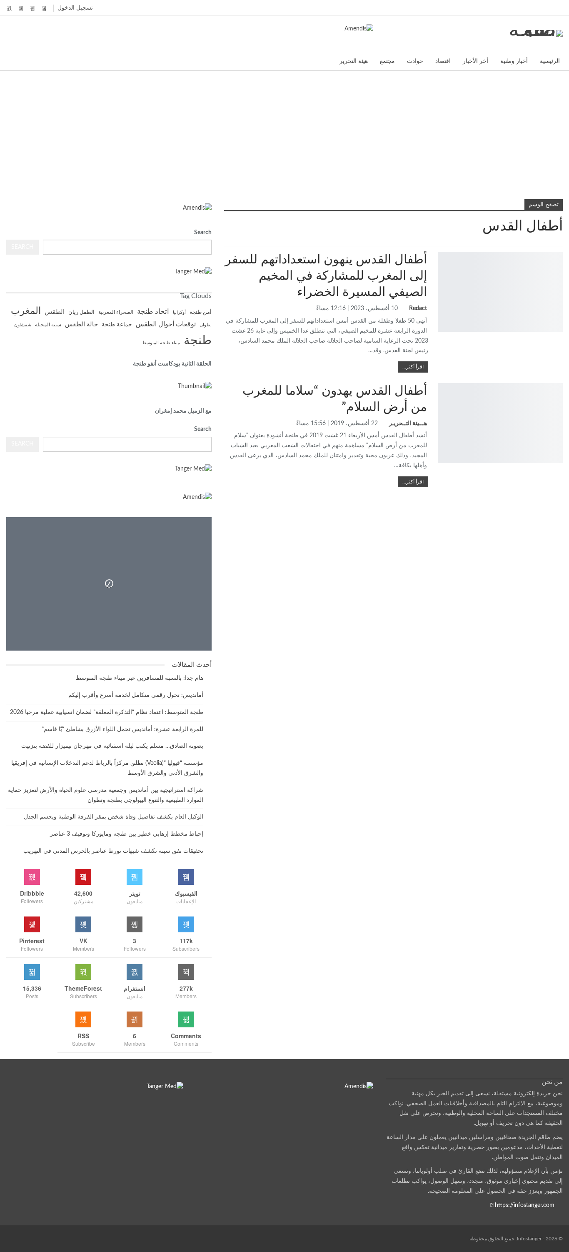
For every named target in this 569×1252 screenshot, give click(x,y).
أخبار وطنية (514, 61)
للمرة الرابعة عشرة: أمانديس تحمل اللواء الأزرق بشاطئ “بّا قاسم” (122, 729)
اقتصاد (443, 61)
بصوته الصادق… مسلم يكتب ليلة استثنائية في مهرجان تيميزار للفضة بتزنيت (112, 746)
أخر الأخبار (475, 61)
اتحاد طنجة (153, 311)
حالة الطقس (81, 324)
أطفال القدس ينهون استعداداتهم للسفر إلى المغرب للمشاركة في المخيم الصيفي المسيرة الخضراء (326, 275)
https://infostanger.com (523, 1205)
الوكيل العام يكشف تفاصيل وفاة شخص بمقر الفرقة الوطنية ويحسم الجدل (113, 817)
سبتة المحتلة (48, 325)
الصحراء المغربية (115, 312)
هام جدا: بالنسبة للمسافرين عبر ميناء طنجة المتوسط (139, 678)
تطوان (206, 325)
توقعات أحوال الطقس (166, 324)
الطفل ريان (81, 312)
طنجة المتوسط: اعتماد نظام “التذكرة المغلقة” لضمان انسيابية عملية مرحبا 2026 (106, 712)
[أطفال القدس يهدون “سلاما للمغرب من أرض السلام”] (500, 423)
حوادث (415, 61)
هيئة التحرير (353, 61)
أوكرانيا (179, 312)
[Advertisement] (284, 133)
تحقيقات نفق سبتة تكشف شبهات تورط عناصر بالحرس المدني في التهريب (113, 851)
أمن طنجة (201, 312)
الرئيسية (550, 61)
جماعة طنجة (117, 325)
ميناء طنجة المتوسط (161, 343)
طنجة (198, 340)
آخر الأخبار (560, 384)
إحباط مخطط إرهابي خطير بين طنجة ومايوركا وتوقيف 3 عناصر (126, 834)
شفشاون (22, 325)
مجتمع (387, 61)
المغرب (26, 311)
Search (203, 232)
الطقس (55, 312)
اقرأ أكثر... (413, 366)
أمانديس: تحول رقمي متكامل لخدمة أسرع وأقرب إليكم (135, 695)
